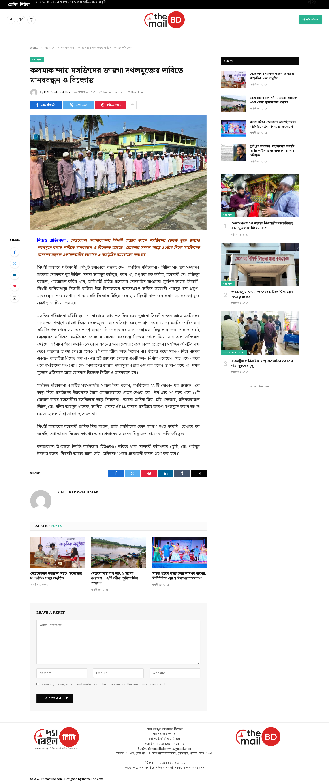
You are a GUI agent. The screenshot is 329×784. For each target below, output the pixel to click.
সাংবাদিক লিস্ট (310, 19)
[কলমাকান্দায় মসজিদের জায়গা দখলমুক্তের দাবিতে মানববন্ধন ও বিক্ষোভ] (118, 172)
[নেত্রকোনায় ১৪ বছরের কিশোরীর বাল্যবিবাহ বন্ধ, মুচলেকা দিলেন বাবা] (260, 195)
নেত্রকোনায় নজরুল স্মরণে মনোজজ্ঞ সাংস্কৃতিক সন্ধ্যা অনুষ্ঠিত (56, 576)
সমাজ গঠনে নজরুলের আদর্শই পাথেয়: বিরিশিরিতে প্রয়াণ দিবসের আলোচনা (179, 576)
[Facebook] (14, 252)
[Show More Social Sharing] (132, 105)
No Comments (112, 92)
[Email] (14, 297)
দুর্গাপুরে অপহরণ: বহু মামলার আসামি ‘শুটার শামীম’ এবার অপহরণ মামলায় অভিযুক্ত (272, 151)
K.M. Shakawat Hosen (58, 92)
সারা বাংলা (37, 60)
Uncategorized (234, 353)
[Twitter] (14, 263)
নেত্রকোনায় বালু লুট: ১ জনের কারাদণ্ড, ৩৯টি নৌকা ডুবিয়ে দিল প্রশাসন (114, 578)
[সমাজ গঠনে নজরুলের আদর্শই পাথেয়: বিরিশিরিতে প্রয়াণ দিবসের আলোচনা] (179, 552)
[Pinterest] (14, 286)
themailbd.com (92, 779)
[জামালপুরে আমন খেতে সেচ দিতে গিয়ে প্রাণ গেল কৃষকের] (260, 264)
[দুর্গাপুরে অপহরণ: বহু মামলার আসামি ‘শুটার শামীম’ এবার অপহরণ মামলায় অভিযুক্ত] (233, 152)
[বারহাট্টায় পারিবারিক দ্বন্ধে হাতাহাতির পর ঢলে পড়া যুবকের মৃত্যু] (260, 333)
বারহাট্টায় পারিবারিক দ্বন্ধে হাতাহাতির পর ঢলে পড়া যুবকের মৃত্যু (262, 364)
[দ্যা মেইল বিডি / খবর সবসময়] (164, 19)
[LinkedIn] (14, 274)
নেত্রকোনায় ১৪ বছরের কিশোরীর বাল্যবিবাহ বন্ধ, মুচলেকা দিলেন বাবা (262, 226)
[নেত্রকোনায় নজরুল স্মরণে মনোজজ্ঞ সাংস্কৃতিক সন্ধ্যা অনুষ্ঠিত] (57, 552)
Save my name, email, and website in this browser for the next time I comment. (104, 684)
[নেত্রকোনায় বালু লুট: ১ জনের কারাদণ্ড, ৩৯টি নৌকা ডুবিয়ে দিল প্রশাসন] (118, 552)
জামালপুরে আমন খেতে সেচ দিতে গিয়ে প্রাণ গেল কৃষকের (262, 295)
